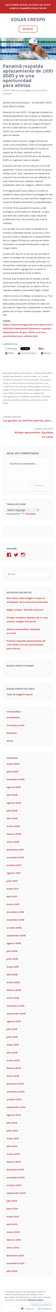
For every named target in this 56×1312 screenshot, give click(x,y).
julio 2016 (12, 951)
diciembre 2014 (15, 1083)
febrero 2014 (14, 1161)
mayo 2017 (13, 888)
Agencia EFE (19, 373)
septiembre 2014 (16, 1107)
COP (46, 383)
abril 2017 (12, 896)
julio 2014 (12, 1122)
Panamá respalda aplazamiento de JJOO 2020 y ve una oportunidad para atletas (26, 644)
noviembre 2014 (15, 1091)
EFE (12, 386)
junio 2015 (12, 1036)
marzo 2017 (13, 904)
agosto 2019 (14, 787)
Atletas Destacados (42, 373)
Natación (7, 93)
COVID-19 (6, 386)
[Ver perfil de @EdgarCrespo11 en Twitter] (16, 554)
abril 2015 (12, 1052)
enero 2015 (13, 1076)
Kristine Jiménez (22, 393)
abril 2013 (12, 1224)
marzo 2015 (13, 1060)
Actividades (13, 717)
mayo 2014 (13, 1138)
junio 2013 (12, 1208)
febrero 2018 (14, 834)
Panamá (15, 400)
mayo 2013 (13, 1216)
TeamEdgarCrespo (28, 90)
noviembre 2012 (15, 1263)
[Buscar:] (28, 573)
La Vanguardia (37, 393)
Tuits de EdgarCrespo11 (20, 694)
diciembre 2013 (15, 1169)
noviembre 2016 (15, 919)
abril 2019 (12, 795)
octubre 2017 (14, 865)
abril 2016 (12, 974)
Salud (33, 400)
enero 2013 (13, 1247)
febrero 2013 (14, 1239)
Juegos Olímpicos (42, 386)
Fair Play (19, 386)
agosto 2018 (14, 802)
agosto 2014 (14, 1115)
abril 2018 (12, 818)
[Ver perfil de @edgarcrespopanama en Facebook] (9, 554)
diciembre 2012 (15, 1255)
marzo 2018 (13, 826)
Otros (10, 740)
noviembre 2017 (15, 857)
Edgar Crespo (28, 19)
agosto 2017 (14, 873)
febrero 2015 (14, 1068)
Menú (29, 29)
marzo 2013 (13, 1232)
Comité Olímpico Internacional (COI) (26, 383)
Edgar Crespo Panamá (20, 665)
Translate (30, 513)
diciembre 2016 (15, 912)
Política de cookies (35, 1300)
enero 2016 (13, 997)
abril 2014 (12, 1146)
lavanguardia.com (11, 396)
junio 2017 (12, 881)
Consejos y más (15, 725)
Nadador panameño (30, 396)
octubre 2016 (14, 927)
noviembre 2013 (15, 1177)
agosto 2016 (14, 943)
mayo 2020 (13, 763)
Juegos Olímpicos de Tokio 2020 (18, 390)
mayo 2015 (13, 1044)
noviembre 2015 (15, 1005)
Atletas (28, 373)
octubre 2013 (14, 1185)
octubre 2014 (14, 1099)
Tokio (39, 400)
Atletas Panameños (12, 376)
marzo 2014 (13, 1154)
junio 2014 (12, 1130)
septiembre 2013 (16, 1193)
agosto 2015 (14, 1021)
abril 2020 (12, 771)
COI (39, 376)
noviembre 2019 (15, 779)
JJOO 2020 (28, 386)
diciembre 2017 (15, 849)
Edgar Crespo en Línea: (21, 688)
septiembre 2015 (16, 1013)
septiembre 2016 (16, 935)
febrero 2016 (14, 990)
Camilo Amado (30, 376)
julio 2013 (12, 1200)
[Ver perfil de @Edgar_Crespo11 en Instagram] (23, 554)
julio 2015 (12, 1029)
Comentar (39, 485)
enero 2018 (13, 841)
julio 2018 (12, 810)
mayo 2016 (13, 966)
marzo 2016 (13, 982)
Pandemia (25, 400)
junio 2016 (12, 958)
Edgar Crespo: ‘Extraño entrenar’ (25, 609)
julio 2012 (12, 1271)
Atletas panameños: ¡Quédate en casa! (33, 433)
